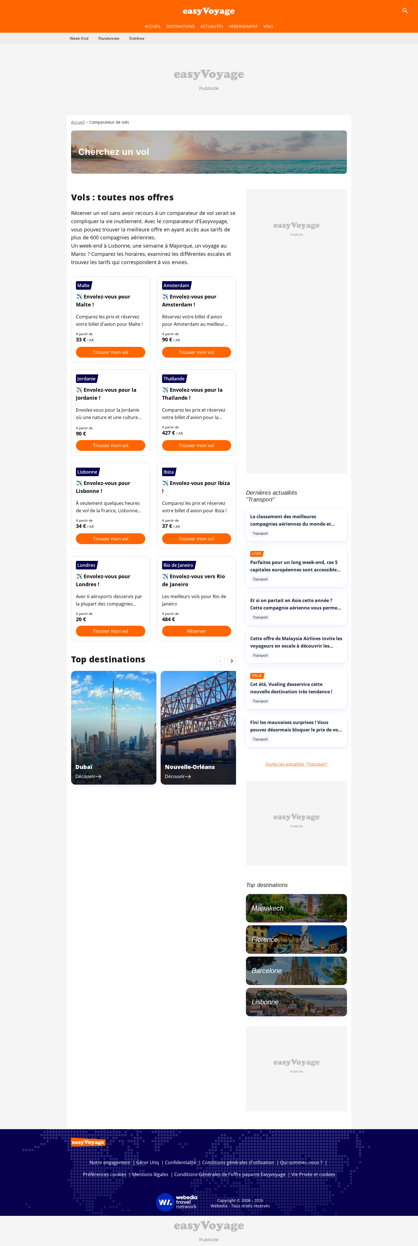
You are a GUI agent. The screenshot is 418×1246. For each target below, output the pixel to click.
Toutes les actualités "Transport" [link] (296, 764)
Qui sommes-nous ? (301, 1162)
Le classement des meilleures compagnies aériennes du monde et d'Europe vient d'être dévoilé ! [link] (290, 523)
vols (268, 26)
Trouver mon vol (110, 352)
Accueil (78, 122)
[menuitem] (79, 38)
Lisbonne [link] (265, 1002)
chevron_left (220, 660)
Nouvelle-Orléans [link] (190, 767)
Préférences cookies (104, 1174)
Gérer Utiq (147, 1162)
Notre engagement (110, 1162)
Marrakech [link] (268, 908)
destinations (180, 26)
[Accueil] (209, 11)
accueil (153, 26)
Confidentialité (180, 1162)
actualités (211, 26)
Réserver (196, 631)
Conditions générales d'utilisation (238, 1162)
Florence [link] (265, 939)
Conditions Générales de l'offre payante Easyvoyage (229, 1174)
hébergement (243, 26)
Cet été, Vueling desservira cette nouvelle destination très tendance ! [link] (291, 688)
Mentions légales (150, 1174)
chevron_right (231, 660)
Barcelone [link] (267, 971)
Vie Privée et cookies (313, 1174)
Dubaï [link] (83, 767)
